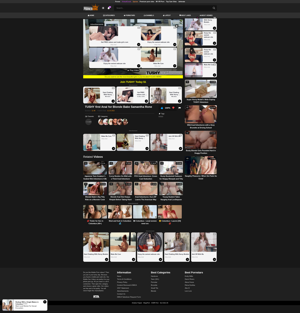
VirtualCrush (126, 1)
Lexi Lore (188, 291)
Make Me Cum (158, 63)
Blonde (153, 291)
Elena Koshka (190, 285)
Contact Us (121, 294)
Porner (117, 1)
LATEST (168, 15)
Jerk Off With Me (174, 136)
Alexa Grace (189, 282)
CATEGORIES (110, 15)
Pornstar (154, 282)
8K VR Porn (160, 1)
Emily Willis (189, 276)
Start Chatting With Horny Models (108, 94)
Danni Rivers (189, 279)
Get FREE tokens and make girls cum (114, 42)
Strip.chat (113, 45)
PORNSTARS (130, 15)
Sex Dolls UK (164, 303)
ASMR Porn (155, 303)
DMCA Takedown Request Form (129, 297)
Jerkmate (181, 1)
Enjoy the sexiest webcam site (115, 63)
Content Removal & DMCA (127, 285)
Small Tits (154, 288)
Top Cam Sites (171, 1)
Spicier (135, 1)
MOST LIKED (186, 15)
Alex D (187, 288)
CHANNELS (150, 15)
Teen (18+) (155, 279)
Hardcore (154, 276)
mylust (161, 116)
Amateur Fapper (137, 303)
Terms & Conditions (124, 279)
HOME (92, 15)
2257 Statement (123, 288)
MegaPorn (146, 303)
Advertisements (123, 291)
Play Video (134, 70)
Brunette (154, 285)
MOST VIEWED (206, 15)
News (119, 276)
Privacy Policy (122, 282)
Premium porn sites (147, 1)
